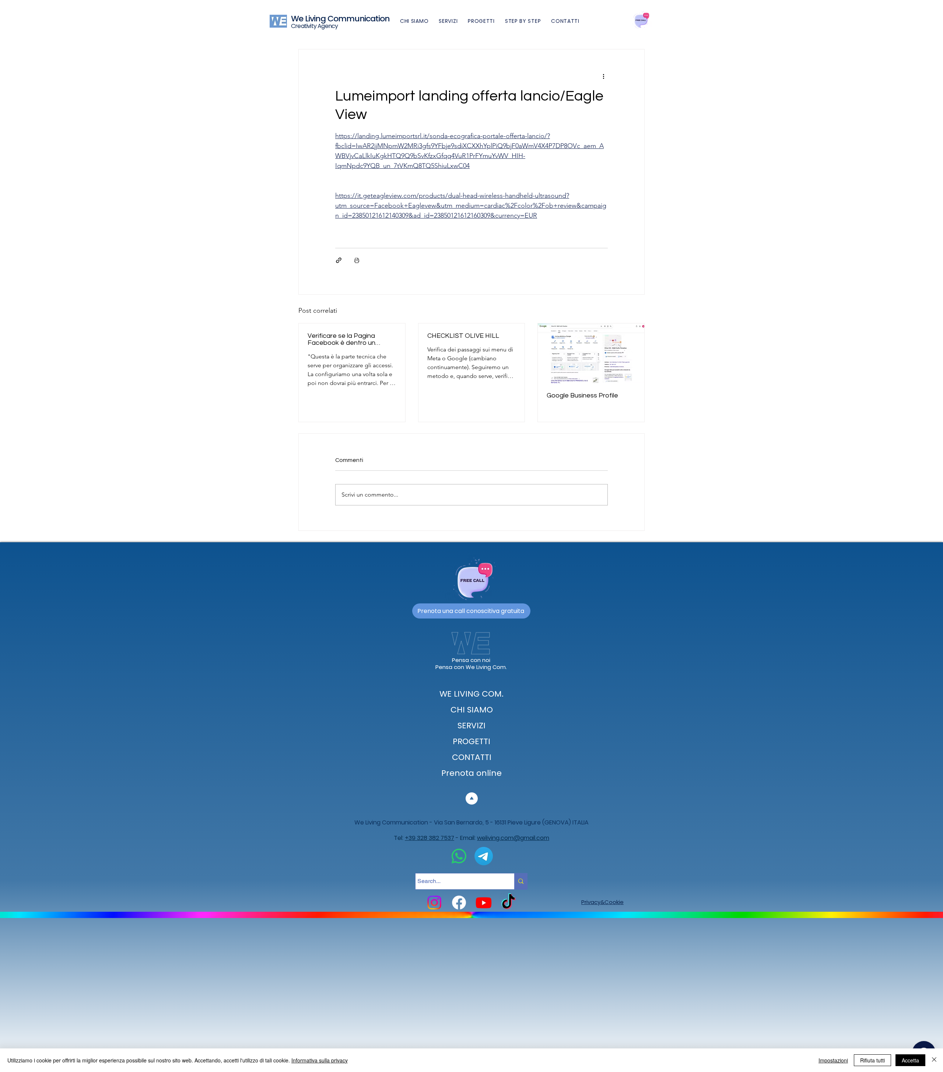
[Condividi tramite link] (338, 260)
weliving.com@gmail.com (513, 838)
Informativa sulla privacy (319, 1060)
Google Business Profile (582, 395)
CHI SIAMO (472, 709)
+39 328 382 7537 (429, 838)
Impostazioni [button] (833, 1060)
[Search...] (520, 881)
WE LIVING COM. (471, 694)
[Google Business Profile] (591, 353)
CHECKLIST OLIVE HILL (463, 335)
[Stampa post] (356, 260)
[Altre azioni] (603, 75)
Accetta (910, 1060)
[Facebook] (459, 902)
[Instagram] (434, 902)
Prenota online (471, 773)
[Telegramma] (483, 856)
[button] (522, 21)
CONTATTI (471, 757)
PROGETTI (471, 741)
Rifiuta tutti (872, 1060)
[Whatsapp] (459, 856)
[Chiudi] (934, 1060)
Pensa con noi (471, 660)
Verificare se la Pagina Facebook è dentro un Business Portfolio (341, 339)
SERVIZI (471, 725)
